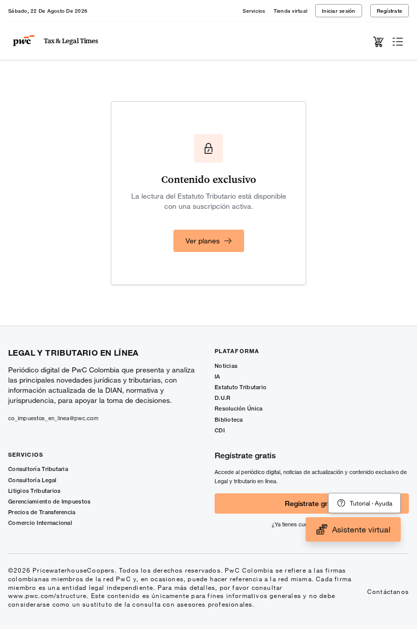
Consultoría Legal (32, 480)
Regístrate (390, 11)
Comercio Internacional (40, 522)
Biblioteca (229, 419)
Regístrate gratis (312, 503)
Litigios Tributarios (34, 490)
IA (217, 376)
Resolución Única (238, 408)
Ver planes (203, 240)
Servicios (254, 11)
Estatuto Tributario (240, 387)
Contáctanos (388, 591)
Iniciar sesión (338, 11)
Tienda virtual (291, 11)
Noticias (226, 365)
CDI (220, 430)
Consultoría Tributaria (38, 468)
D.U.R (222, 397)
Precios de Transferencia (42, 512)
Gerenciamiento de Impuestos (49, 501)
